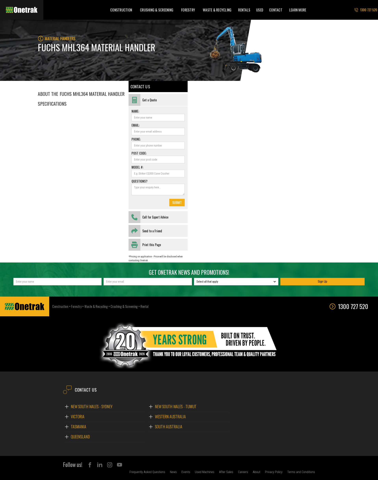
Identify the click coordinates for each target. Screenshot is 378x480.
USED (259, 9)
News (173, 472)
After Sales (226, 472)
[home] (21, 10)
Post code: (139, 153)
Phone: (136, 139)
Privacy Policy (274, 472)
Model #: (137, 167)
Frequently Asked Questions (147, 472)
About (256, 472)
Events (186, 472)
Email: (136, 125)
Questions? (139, 181)
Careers (243, 472)
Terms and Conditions (301, 472)
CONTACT (275, 9)
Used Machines (204, 472)
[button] (121, 10)
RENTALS (244, 9)
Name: (135, 111)
